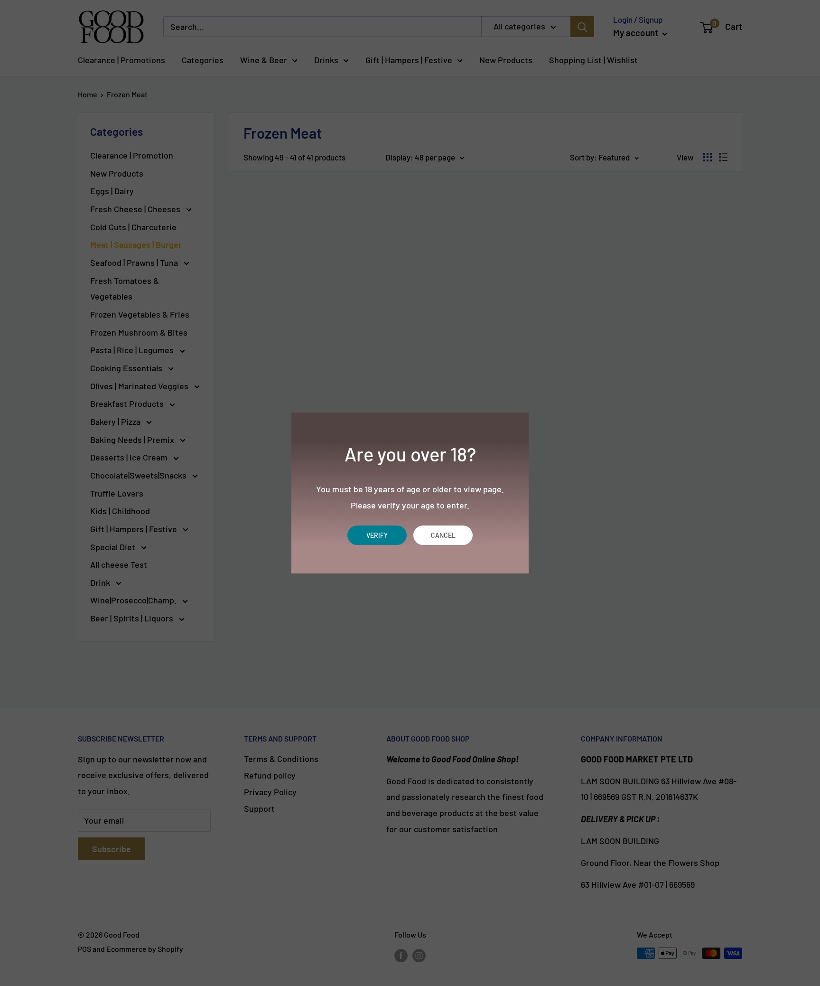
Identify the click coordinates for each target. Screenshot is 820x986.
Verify (377, 535)
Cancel (443, 535)
